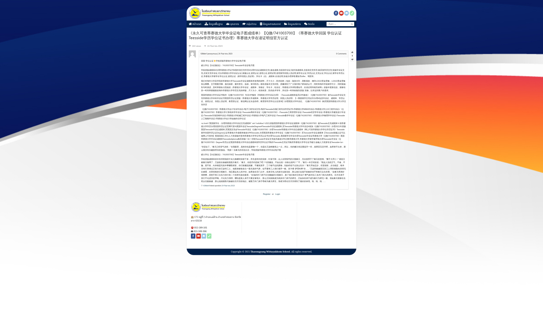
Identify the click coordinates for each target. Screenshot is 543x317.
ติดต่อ (310, 24)
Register (267, 194)
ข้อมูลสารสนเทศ (271, 24)
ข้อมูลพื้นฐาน (215, 24)
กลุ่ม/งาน (251, 24)
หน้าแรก (196, 24)
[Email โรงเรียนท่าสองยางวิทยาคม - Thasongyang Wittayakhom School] (346, 13)
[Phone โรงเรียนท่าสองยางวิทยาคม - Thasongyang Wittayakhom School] (352, 13)
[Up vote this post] (352, 52)
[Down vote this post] (352, 60)
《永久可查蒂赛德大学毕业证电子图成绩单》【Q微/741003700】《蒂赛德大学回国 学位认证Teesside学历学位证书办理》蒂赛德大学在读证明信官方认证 (265, 36)
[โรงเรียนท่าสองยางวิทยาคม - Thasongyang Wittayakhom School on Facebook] (336, 13)
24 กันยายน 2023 (228, 186)
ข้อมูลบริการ (294, 24)
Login (277, 194)
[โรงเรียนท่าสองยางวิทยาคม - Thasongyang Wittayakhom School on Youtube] (341, 13)
